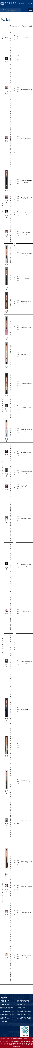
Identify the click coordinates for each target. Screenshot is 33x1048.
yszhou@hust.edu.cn (26, 709)
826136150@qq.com (26, 518)
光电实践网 (3, 1021)
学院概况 (24, 26)
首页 (19, 26)
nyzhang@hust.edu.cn (26, 89)
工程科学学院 (21, 1008)
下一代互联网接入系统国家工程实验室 (12, 1011)
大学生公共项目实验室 (24, 1014)
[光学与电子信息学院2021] (16, 2)
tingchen (23, 486)
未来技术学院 (4, 1004)
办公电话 (30, 26)
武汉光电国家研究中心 (24, 1001)
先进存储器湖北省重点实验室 (9, 1014)
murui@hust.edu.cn (26, 746)
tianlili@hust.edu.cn (26, 58)
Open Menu (30, 10)
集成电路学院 (21, 1004)
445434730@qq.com (26, 355)
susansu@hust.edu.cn (26, 383)
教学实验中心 (4, 1018)
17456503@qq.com (26, 278)
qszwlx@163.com (26, 407)
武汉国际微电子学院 (6, 1008)
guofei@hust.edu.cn (26, 138)
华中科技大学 (4, 1001)
